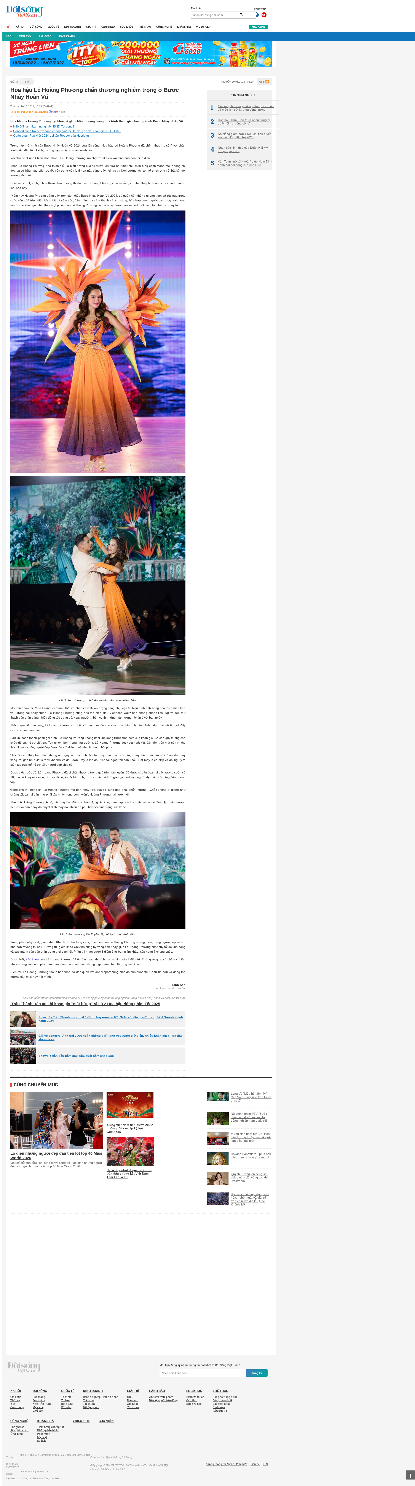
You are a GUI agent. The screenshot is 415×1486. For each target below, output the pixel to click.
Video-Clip (203, 26)
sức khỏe (32, 959)
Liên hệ (255, 1464)
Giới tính (191, 1400)
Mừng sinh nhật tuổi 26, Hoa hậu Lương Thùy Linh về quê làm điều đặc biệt (251, 1137)
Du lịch (41, 1440)
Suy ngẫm (39, 1400)
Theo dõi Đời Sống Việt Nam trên (29, 111)
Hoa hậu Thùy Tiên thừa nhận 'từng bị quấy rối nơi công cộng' (240, 121)
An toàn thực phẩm (161, 1396)
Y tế (12, 1403)
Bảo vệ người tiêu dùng (163, 1400)
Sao (27, 81)
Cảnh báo (108, 26)
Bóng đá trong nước (225, 1396)
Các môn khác (221, 1403)
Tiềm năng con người (50, 1427)
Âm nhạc (132, 1403)
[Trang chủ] (8, 26)
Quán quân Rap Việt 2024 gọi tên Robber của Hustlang (51, 135)
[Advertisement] (239, 245)
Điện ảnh (132, 1400)
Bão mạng (39, 1396)
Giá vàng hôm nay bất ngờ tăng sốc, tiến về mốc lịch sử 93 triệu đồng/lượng (242, 107)
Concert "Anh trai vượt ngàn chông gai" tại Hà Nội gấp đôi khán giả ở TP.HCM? (67, 131)
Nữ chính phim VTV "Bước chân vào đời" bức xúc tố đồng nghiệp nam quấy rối (249, 1117)
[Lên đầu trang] (410, 1475)
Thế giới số (17, 1427)
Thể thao (144, 26)
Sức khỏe (126, 26)
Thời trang (133, 1407)
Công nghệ (164, 26)
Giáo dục (15, 1396)
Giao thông (17, 1407)
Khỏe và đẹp (193, 1403)
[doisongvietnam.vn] (24, 1367)
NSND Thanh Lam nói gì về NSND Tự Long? (43, 126)
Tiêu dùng (89, 1400)
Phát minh (43, 1433)
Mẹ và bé (38, 1407)
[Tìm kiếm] (241, 14)
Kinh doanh (72, 26)
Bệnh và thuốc (195, 1396)
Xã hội (20, 26)
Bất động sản (91, 1407)
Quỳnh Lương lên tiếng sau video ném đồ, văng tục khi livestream (249, 1177)
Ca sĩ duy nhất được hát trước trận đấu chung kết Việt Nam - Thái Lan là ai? (129, 1173)
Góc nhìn (106, 1421)
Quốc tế (53, 26)
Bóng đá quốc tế (222, 1400)
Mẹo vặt (42, 1437)
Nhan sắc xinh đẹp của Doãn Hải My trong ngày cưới (239, 149)
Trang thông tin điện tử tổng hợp (226, 1464)
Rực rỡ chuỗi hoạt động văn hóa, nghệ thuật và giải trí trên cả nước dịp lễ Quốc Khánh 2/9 (250, 1199)
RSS (261, 81)
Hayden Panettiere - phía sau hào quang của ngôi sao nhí (251, 1155)
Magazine (258, 26)
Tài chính (89, 1403)
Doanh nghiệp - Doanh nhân (100, 1396)
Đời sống (36, 26)
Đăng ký (257, 1373)
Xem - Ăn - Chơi (43, 1403)
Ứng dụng (16, 1433)
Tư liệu (65, 1400)
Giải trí (91, 26)
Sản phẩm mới (19, 1430)
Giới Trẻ (38, 1410)
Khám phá (184, 26)
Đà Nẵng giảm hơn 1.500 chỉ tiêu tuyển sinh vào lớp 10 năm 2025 (241, 135)
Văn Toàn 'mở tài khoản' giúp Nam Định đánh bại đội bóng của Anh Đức (241, 163)
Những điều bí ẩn (48, 1430)
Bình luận (67, 1403)
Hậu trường (220, 1410)
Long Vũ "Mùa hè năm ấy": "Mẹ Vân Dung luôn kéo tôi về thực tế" (251, 1097)
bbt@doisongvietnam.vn (35, 1471)
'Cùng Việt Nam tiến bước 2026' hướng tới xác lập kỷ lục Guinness (130, 1128)
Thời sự (15, 1400)
